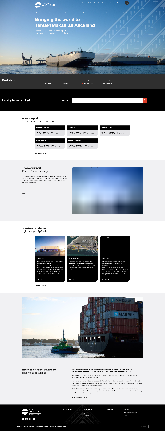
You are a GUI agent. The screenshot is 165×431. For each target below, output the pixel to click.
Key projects (66, 83)
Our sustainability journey (79, 397)
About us (39, 13)
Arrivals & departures (107, 13)
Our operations (54, 13)
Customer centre (88, 13)
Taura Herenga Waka (88, 83)
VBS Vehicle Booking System (130, 412)
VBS (83, 2)
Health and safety (67, 80)
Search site (65, 100)
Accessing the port (47, 83)
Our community (27, 187)
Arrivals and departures (48, 80)
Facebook (23, 419)
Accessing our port (71, 13)
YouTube (34, 419)
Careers (112, 2)
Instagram (26, 419)
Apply (144, 100)
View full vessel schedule (42, 153)
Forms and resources (102, 2)
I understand (144, 426)
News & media (124, 13)
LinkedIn (30, 419)
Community (86, 80)
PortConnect (91, 2)
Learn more (40, 279)
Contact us (119, 2)
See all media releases (41, 285)
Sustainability (106, 80)
